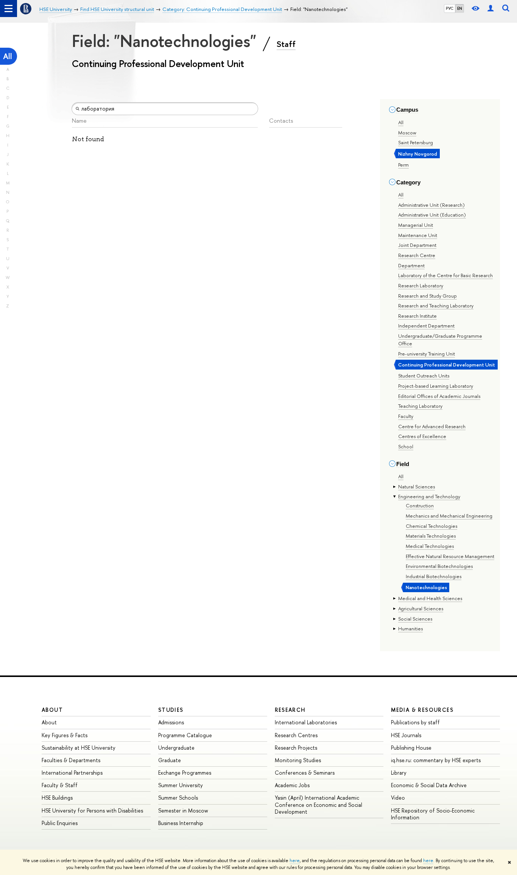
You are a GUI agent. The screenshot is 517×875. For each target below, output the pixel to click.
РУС (449, 8)
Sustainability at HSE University (78, 747)
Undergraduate (176, 747)
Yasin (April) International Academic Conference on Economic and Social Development (318, 804)
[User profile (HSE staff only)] (490, 8)
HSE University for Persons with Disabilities (92, 810)
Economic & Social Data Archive (429, 785)
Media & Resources (422, 709)
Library (398, 772)
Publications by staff (415, 722)
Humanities (410, 628)
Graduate (169, 760)
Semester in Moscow (183, 810)
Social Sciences (415, 618)
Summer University (180, 785)
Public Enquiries (60, 823)
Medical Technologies (430, 546)
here (295, 861)
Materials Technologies (431, 535)
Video (398, 797)
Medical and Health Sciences (430, 598)
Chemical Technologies (431, 526)
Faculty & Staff (60, 785)
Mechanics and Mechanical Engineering (449, 515)
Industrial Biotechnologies (433, 576)
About (52, 709)
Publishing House (411, 747)
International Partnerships (72, 772)
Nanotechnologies (426, 587)
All (7, 56)
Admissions (171, 722)
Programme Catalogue (185, 735)
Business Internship (180, 823)
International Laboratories (306, 722)
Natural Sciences (416, 486)
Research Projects (296, 747)
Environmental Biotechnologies (439, 566)
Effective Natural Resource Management (450, 556)
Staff (286, 44)
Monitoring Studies (298, 760)
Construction (420, 505)
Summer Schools (178, 797)
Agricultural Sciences (420, 608)
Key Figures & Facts (64, 735)
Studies (171, 709)
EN (459, 8)
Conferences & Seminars (305, 772)
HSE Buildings (57, 797)
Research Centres (296, 735)
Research (290, 709)
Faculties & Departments (71, 760)
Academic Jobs (292, 785)
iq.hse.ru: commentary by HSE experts (436, 760)
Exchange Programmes (184, 772)
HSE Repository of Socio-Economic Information (433, 814)
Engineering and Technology (429, 496)
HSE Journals (406, 735)
